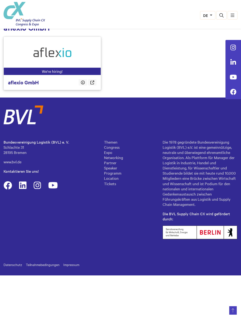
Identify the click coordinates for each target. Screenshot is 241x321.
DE (206, 15)
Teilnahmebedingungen (43, 264)
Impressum (71, 264)
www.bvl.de (12, 161)
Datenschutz (13, 264)
